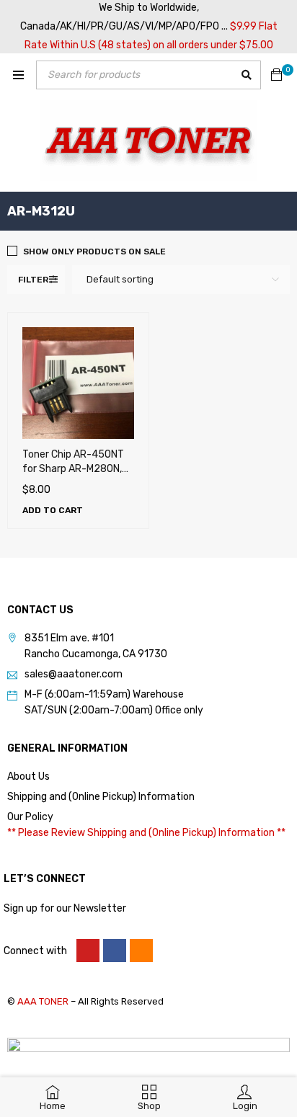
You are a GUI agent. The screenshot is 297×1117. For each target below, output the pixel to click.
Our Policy (30, 817)
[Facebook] (114, 950)
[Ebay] (141, 950)
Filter (33, 280)
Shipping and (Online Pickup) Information (101, 797)
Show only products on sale (94, 251)
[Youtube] (87, 950)
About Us (28, 776)
